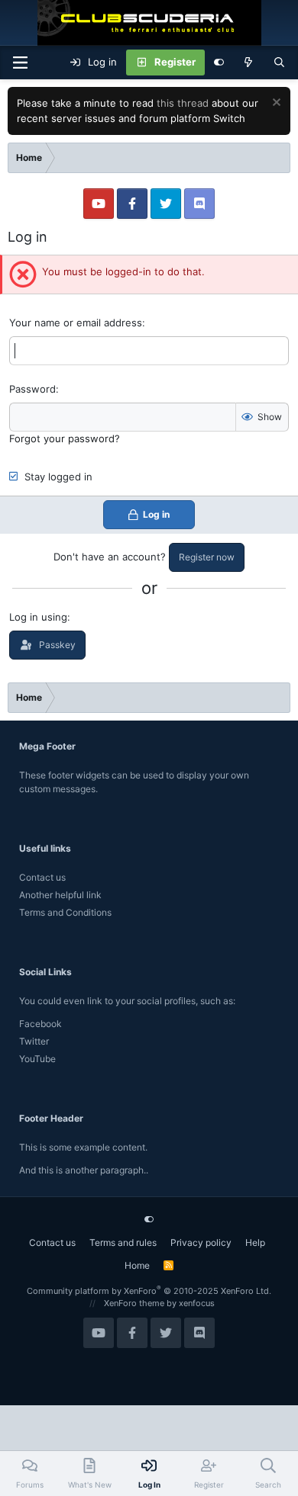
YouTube (37, 1058)
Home (137, 1265)
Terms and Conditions (65, 912)
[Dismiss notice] (274, 104)
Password (32, 389)
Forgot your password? (64, 438)
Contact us (42, 877)
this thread (183, 103)
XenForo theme (134, 1303)
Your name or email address (75, 322)
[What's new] (248, 62)
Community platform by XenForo (149, 1291)
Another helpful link (60, 894)
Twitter (34, 1041)
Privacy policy (201, 1242)
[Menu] (20, 62)
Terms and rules (123, 1242)
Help (255, 1242)
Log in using (38, 617)
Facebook (40, 1023)
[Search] (279, 62)
